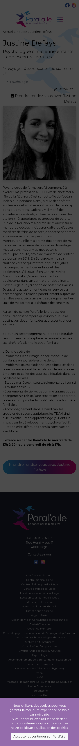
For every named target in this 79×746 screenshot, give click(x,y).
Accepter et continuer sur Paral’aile (39, 736)
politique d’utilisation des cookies (44, 728)
